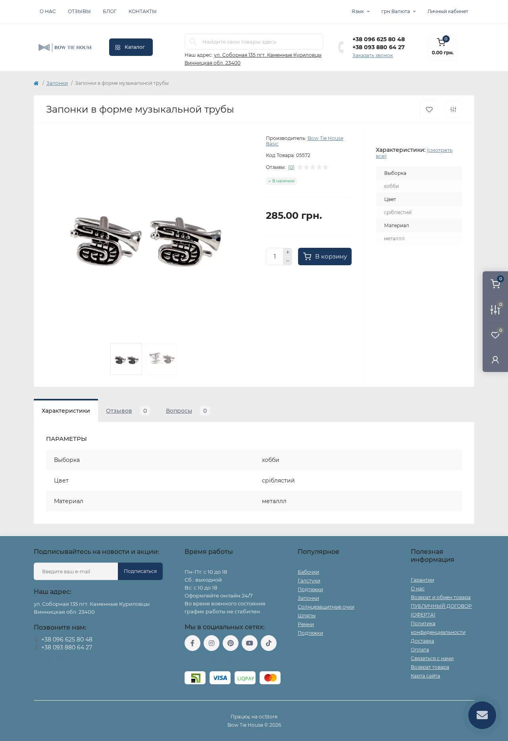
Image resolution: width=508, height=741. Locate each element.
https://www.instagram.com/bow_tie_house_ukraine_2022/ (211, 643)
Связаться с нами (432, 658)
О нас (48, 11)
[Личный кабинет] (495, 359)
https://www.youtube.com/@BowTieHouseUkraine (250, 643)
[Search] (193, 42)
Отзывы (79, 11)
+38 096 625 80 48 (378, 39)
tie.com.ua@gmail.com (214, 661)
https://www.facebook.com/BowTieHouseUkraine (192, 643)
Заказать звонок (372, 55)
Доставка (422, 641)
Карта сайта (425, 676)
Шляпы (307, 615)
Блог (110, 11)
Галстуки (309, 581)
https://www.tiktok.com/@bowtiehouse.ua (269, 643)
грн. (395, 11)
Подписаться (140, 571)
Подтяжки (310, 589)
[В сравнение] (453, 109)
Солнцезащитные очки (326, 607)
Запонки (57, 83)
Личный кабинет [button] (447, 11)
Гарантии (422, 580)
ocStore (268, 717)
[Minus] (287, 261)
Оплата (420, 650)
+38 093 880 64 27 (378, 47)
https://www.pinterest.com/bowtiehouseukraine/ (231, 643)
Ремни (306, 624)
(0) (291, 167)
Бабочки (308, 572)
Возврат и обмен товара (441, 597)
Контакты (143, 11)
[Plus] (287, 252)
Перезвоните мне (55, 658)
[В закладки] (429, 110)
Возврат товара (430, 667)
